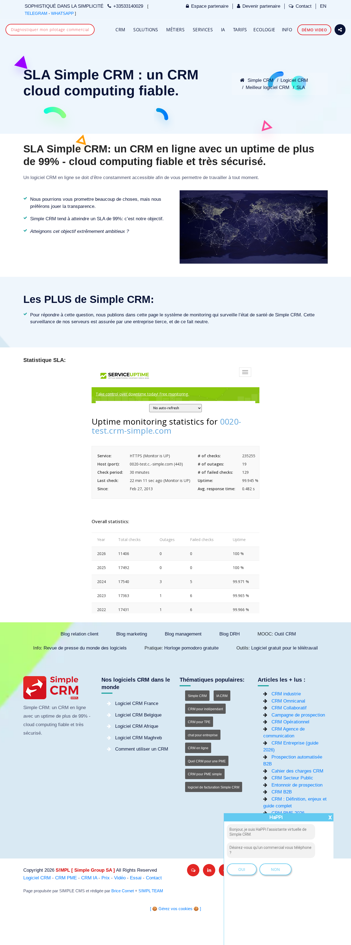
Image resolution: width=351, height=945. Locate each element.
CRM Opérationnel (290, 721)
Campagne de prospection (298, 715)
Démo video (314, 29)
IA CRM (222, 696)
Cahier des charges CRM (297, 771)
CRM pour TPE (199, 722)
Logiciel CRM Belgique (138, 715)
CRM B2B (281, 792)
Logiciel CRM (294, 80)
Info (287, 30)
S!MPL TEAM (150, 891)
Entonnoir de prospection (296, 785)
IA (223, 30)
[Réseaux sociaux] (340, 29)
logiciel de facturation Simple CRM (213, 787)
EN (323, 6)
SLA (300, 87)
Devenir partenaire (261, 6)
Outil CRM (285, 634)
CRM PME (66, 877)
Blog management (183, 634)
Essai (135, 877)
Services (203, 30)
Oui (241, 869)
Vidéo (120, 877)
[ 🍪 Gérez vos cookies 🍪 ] (175, 909)
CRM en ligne (198, 748)
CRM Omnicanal (288, 701)
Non (275, 869)
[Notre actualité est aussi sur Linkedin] (209, 870)
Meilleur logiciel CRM (267, 87)
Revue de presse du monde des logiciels (85, 648)
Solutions (145, 30)
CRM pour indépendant (205, 709)
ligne (69, 177)
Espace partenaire (209, 6)
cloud (28, 724)
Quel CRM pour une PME (207, 761)
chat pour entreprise (203, 735)
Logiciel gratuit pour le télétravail (284, 648)
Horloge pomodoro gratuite (191, 648)
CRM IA (89, 877)
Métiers (175, 30)
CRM (120, 30)
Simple (30, 707)
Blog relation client (79, 634)
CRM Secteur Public (292, 777)
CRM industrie (286, 693)
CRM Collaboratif (289, 707)
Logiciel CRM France (136, 703)
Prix (105, 877)
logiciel (37, 177)
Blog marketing (131, 634)
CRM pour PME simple (205, 774)
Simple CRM (259, 80)
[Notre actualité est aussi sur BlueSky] (193, 870)
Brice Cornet (122, 891)
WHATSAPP (62, 13)
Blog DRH (229, 634)
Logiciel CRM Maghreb (138, 737)
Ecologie (264, 30)
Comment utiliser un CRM (141, 749)
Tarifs (240, 30)
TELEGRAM (36, 13)
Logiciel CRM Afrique (136, 726)
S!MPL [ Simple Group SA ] (85, 870)
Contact (304, 6)
